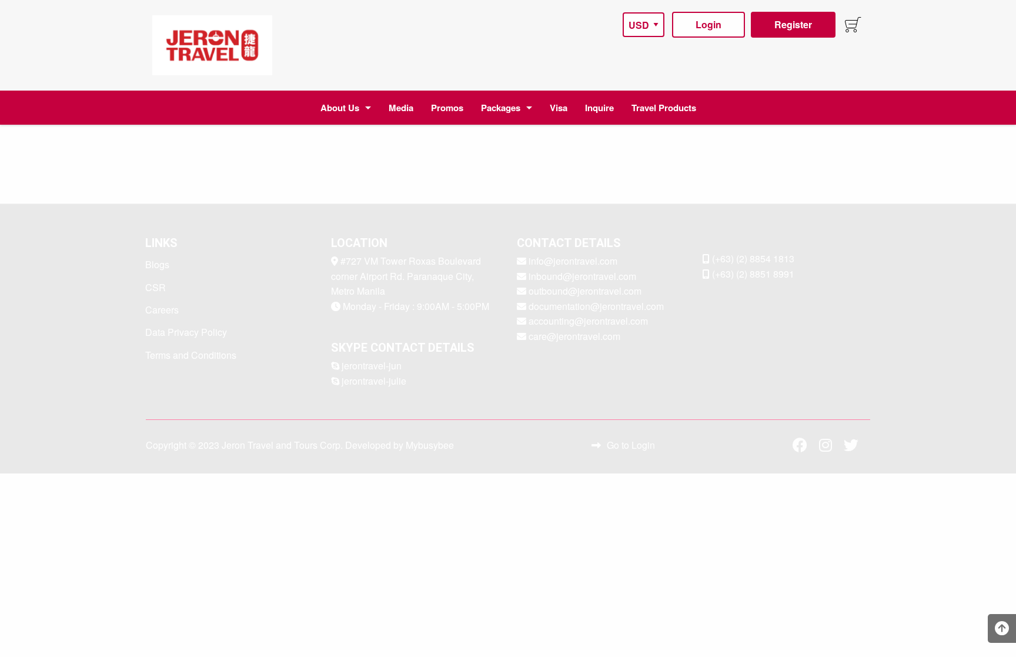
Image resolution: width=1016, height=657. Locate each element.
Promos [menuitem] (447, 107)
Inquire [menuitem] (599, 107)
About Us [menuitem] (339, 107)
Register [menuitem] (793, 24)
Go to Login (631, 445)
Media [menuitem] (401, 107)
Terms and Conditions (190, 355)
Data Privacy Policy (186, 332)
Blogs (157, 264)
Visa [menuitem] (558, 107)
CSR (155, 287)
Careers (162, 309)
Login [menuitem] (708, 24)
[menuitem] (212, 45)
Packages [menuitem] (500, 107)
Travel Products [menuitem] (663, 107)
